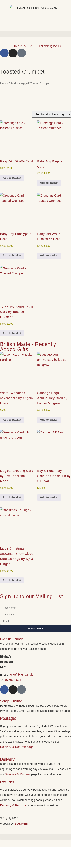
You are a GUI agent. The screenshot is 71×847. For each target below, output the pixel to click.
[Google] (21, 53)
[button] (35, 34)
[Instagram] (13, 53)
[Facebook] (4, 53)
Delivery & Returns (18, 774)
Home (4, 83)
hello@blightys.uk (20, 674)
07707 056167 (15, 680)
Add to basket (12, 177)
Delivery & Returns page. (17, 747)
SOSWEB (21, 823)
